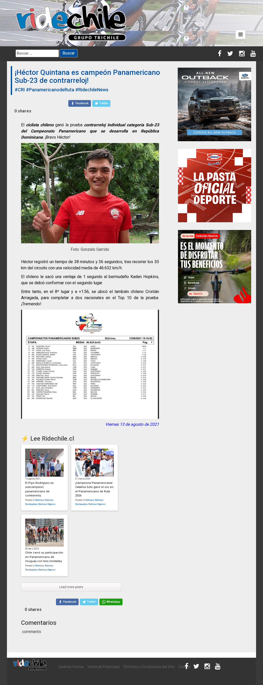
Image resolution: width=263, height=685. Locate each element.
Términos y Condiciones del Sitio (149, 667)
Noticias (39, 500)
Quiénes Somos (71, 667)
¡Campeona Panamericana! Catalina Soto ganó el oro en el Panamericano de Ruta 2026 (94, 489)
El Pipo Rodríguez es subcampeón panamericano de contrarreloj (39, 489)
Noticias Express (46, 504)
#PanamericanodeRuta (50, 89)
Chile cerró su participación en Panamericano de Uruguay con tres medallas (44, 557)
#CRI (20, 89)
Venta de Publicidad (103, 667)
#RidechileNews (91, 89)
